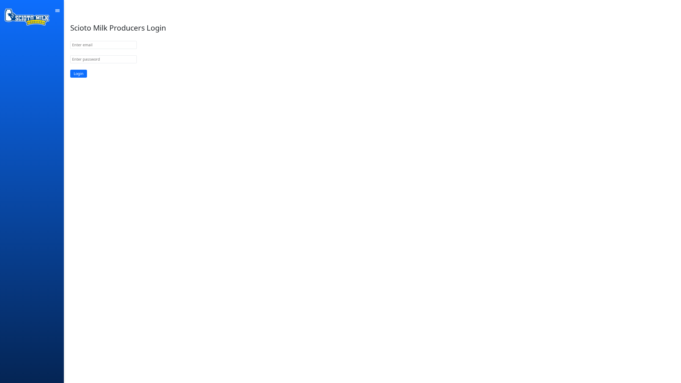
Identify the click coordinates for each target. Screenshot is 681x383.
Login (79, 73)
